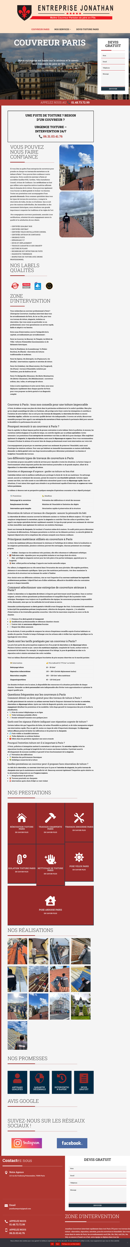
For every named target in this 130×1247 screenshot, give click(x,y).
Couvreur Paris (40, 29)
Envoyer (113, 89)
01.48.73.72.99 (80, 102)
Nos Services (61, 29)
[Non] (127, 1243)
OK (52, 1244)
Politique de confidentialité (71, 1244)
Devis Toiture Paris (87, 29)
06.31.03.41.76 (53, 136)
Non (57, 1244)
